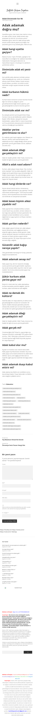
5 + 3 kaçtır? (5, 512)
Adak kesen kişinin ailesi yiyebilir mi (11, 407)
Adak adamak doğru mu (9, 391)
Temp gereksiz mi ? (6, 561)
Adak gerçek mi (21, 398)
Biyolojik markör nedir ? (8, 577)
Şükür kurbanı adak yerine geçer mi (11, 429)
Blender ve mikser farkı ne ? (8, 569)
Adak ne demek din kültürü (9, 413)
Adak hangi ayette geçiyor (9, 401)
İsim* (3, 483)
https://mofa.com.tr (18, 530)
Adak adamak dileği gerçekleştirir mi (12, 388)
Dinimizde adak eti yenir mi (23, 419)
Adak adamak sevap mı (8, 398)
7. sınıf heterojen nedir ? (8, 573)
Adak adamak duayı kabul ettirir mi (11, 394)
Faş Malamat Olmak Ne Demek (12, 440)
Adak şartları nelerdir (24, 413)
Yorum (3, 464)
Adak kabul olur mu (8, 404)
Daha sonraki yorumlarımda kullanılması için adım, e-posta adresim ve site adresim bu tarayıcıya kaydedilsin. (16, 507)
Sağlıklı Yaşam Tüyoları (17, 10)
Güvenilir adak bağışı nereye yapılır (11, 426)
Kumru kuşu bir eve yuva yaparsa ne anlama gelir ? (14, 545)
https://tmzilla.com (6, 530)
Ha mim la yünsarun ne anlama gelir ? (11, 553)
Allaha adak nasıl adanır (9, 419)
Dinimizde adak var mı (8, 422)
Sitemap (14, 532)
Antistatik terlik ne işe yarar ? (9, 557)
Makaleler (9, 384)
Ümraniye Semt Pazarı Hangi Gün (13, 445)
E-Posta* (4, 490)
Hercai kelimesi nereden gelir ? (9, 565)
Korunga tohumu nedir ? (8, 549)
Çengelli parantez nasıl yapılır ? (9, 581)
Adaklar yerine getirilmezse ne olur (11, 416)
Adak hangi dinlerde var (24, 401)
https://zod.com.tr (5, 532)
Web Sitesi (4, 497)
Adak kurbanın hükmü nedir (9, 410)
